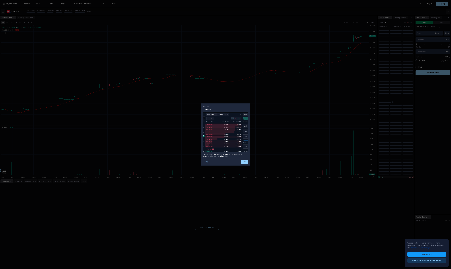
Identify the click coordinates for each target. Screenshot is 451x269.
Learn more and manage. (421, 248)
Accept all (427, 254)
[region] (427, 253)
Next (244, 162)
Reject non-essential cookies (426, 260)
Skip (206, 162)
